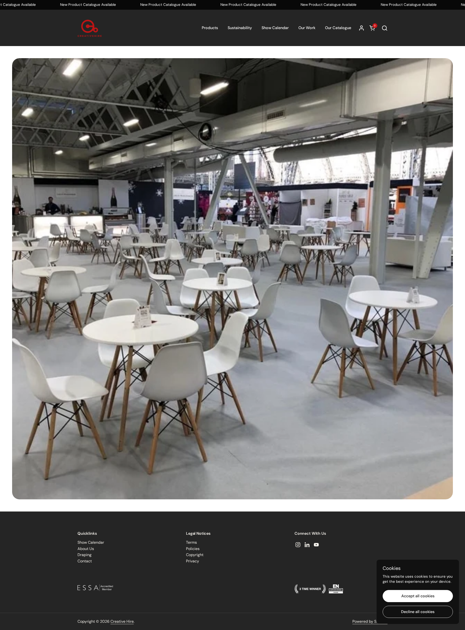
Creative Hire (122, 621)
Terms (191, 542)
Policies (193, 548)
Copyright (194, 554)
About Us (86, 548)
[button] (384, 28)
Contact (85, 561)
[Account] (361, 28)
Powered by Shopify (370, 621)
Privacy (192, 561)
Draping (85, 554)
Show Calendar (91, 542)
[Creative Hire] (90, 28)
